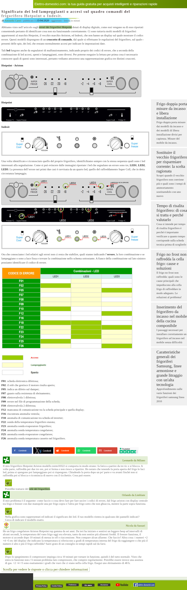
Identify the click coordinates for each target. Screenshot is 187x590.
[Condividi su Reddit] (64, 450)
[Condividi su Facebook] (22, 450)
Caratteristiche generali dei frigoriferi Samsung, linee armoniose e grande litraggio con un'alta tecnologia (169, 368)
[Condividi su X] (43, 450)
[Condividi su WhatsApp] (86, 450)
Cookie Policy (57, 586)
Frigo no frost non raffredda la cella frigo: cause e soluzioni (171, 261)
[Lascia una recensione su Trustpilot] (129, 450)
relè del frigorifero (39, 488)
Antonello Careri (13, 20)
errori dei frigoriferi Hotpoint (55, 27)
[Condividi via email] (107, 450)
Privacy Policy (41, 586)
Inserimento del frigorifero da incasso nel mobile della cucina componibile (171, 316)
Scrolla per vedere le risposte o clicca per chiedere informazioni (45, 569)
